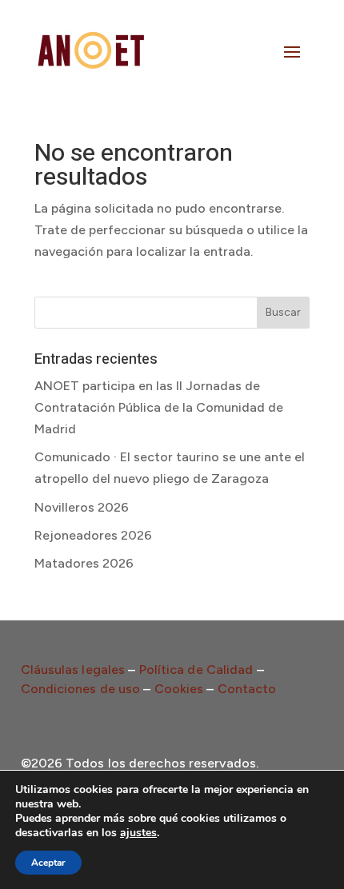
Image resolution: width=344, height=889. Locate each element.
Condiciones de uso (81, 688)
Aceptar (48, 862)
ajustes (138, 833)
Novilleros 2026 (81, 507)
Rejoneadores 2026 (93, 535)
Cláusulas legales (73, 669)
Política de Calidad (196, 669)
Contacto (247, 688)
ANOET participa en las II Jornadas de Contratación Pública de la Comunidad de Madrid (158, 407)
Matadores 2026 (84, 563)
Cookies (179, 688)
